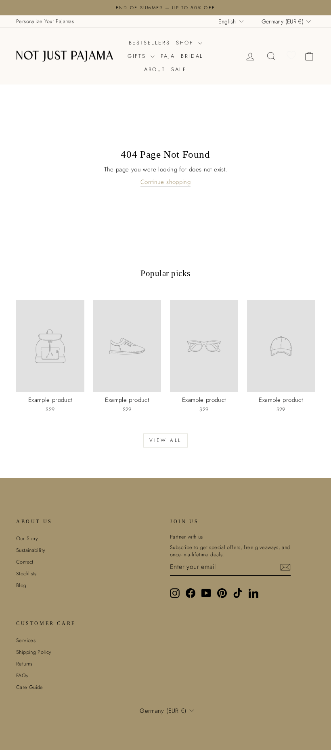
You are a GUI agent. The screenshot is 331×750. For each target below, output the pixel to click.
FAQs (22, 675)
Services (26, 640)
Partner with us (186, 537)
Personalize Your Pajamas (45, 21)
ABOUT (154, 69)
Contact (25, 562)
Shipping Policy (34, 652)
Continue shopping (165, 182)
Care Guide (29, 687)
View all (165, 440)
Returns (24, 664)
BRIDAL (192, 56)
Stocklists (26, 573)
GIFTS (138, 56)
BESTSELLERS (149, 42)
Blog (21, 585)
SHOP (186, 42)
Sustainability (30, 550)
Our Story (27, 538)
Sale (178, 69)
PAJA (168, 56)
